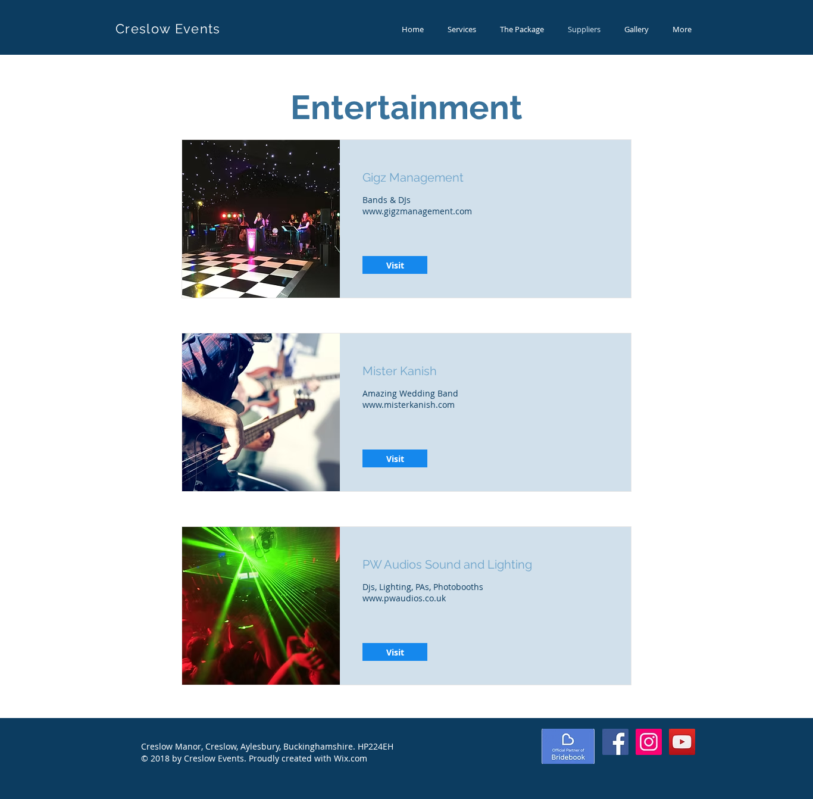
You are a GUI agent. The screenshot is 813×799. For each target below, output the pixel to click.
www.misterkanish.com (408, 404)
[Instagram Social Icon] (649, 742)
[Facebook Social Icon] (615, 742)
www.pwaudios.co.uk (404, 598)
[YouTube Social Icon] (682, 742)
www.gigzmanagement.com (417, 211)
